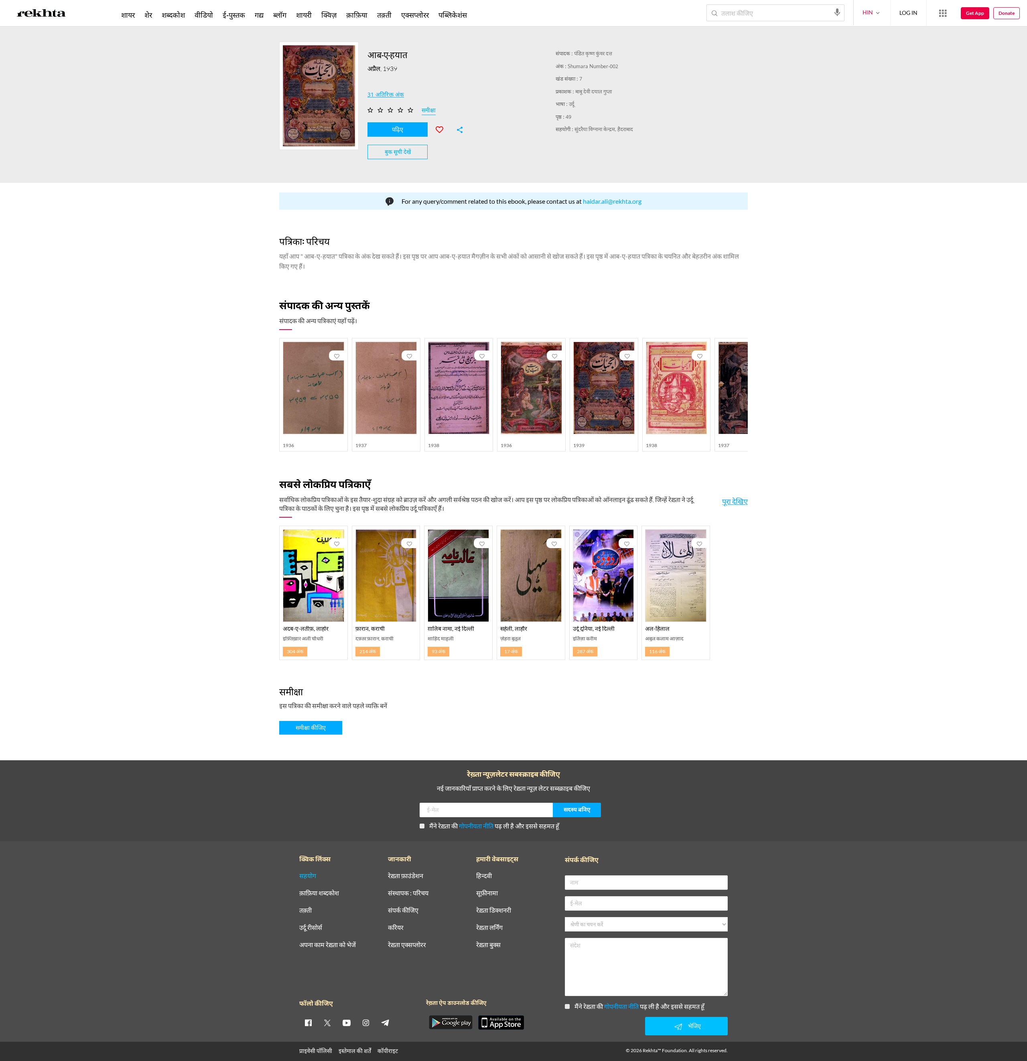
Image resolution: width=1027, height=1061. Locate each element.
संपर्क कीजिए (403, 910)
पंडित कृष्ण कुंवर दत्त (593, 54)
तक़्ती (384, 14)
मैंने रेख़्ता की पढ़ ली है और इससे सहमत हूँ (494, 826)
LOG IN (908, 12)
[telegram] (385, 1022)
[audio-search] (837, 12)
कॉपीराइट (388, 1050)
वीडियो (204, 14)
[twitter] (327, 1022)
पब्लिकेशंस (452, 14)
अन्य (482, 14)
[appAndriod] (450, 1022)
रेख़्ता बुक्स (488, 945)
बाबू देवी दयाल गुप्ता (593, 92)
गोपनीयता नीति (476, 826)
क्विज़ (329, 14)
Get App (975, 13)
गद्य (259, 14)
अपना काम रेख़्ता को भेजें (327, 945)
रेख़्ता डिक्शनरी (493, 910)
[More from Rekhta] (943, 13)
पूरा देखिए (735, 501)
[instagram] (365, 1022)
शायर (128, 14)
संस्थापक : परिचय (408, 893)
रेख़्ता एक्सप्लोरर (407, 945)
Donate (1007, 13)
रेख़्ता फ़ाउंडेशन (405, 876)
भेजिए (694, 1026)
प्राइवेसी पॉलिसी (315, 1050)
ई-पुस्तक (234, 14)
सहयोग (307, 876)
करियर (396, 927)
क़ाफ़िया (356, 14)
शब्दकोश (173, 14)
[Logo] (41, 14)
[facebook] (308, 1022)
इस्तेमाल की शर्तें (355, 1050)
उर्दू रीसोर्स (310, 927)
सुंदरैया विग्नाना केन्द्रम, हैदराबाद (603, 129)
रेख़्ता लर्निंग (489, 927)
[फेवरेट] (442, 128)
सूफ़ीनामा (487, 893)
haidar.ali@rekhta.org (612, 201)
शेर (148, 14)
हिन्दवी (484, 876)
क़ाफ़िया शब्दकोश (319, 893)
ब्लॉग (279, 14)
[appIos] (501, 1022)
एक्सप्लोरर (415, 14)
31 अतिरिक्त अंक (385, 95)
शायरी (304, 14)
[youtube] (346, 1022)
